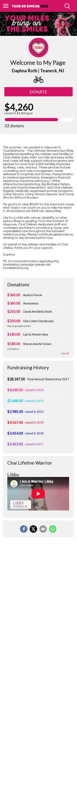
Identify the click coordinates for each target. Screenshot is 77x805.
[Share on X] (33, 529)
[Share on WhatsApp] (53, 529)
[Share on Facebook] (24, 529)
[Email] (43, 529)
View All (65, 353)
